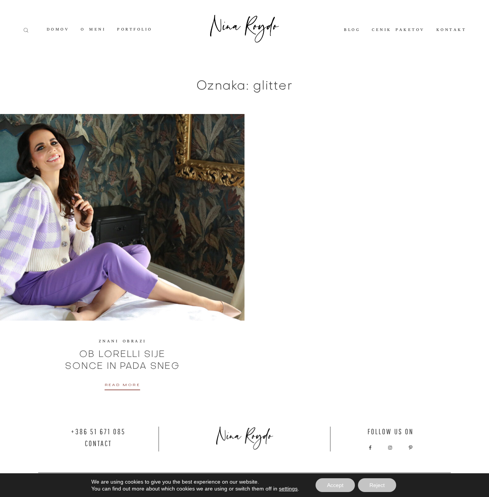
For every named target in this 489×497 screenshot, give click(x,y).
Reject (377, 485)
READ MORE (122, 386)
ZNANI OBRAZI (122, 341)
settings (288, 489)
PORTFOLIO (134, 30)
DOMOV (58, 30)
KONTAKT (451, 30)
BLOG (352, 30)
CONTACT (98, 443)
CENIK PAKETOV (398, 30)
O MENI (93, 30)
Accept (335, 485)
